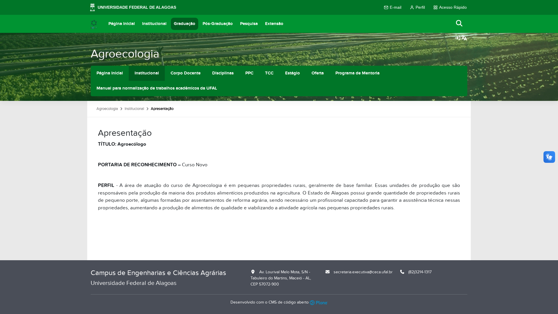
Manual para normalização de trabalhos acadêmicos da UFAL (156, 88)
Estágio (292, 73)
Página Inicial (121, 23)
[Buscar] (459, 24)
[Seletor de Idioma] (464, 38)
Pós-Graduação (218, 23)
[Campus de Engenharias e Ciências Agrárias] (94, 24)
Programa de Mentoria (357, 73)
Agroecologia (125, 54)
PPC (249, 73)
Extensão (274, 23)
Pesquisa (249, 23)
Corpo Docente (186, 73)
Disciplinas (223, 73)
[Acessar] (458, 38)
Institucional (154, 23)
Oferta (318, 73)
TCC (269, 73)
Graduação (184, 23)
